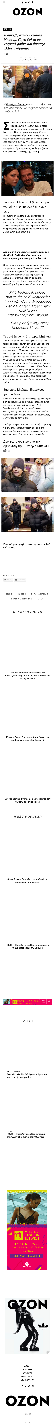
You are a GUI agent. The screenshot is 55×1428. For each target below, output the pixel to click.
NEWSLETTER (27, 1376)
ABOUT (27, 1366)
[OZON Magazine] (27, 12)
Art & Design (14, 1072)
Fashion (7, 29)
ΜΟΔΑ (40, 599)
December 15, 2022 (28, 327)
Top (28, 1422)
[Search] (51, 2)
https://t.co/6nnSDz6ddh (27, 315)
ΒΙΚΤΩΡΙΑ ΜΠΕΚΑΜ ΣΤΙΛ (21, 599)
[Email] (35, 59)
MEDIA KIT (27, 1369)
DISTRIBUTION (27, 1380)
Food (9, 1131)
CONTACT (27, 1373)
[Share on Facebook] (21, 59)
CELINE (9, 594)
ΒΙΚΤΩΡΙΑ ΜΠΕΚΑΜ (39, 594)
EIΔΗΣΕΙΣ (22, 594)
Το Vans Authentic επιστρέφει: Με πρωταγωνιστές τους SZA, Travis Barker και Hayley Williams (27, 675)
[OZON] (27, 1406)
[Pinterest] (30, 59)
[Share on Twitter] (25, 59)
